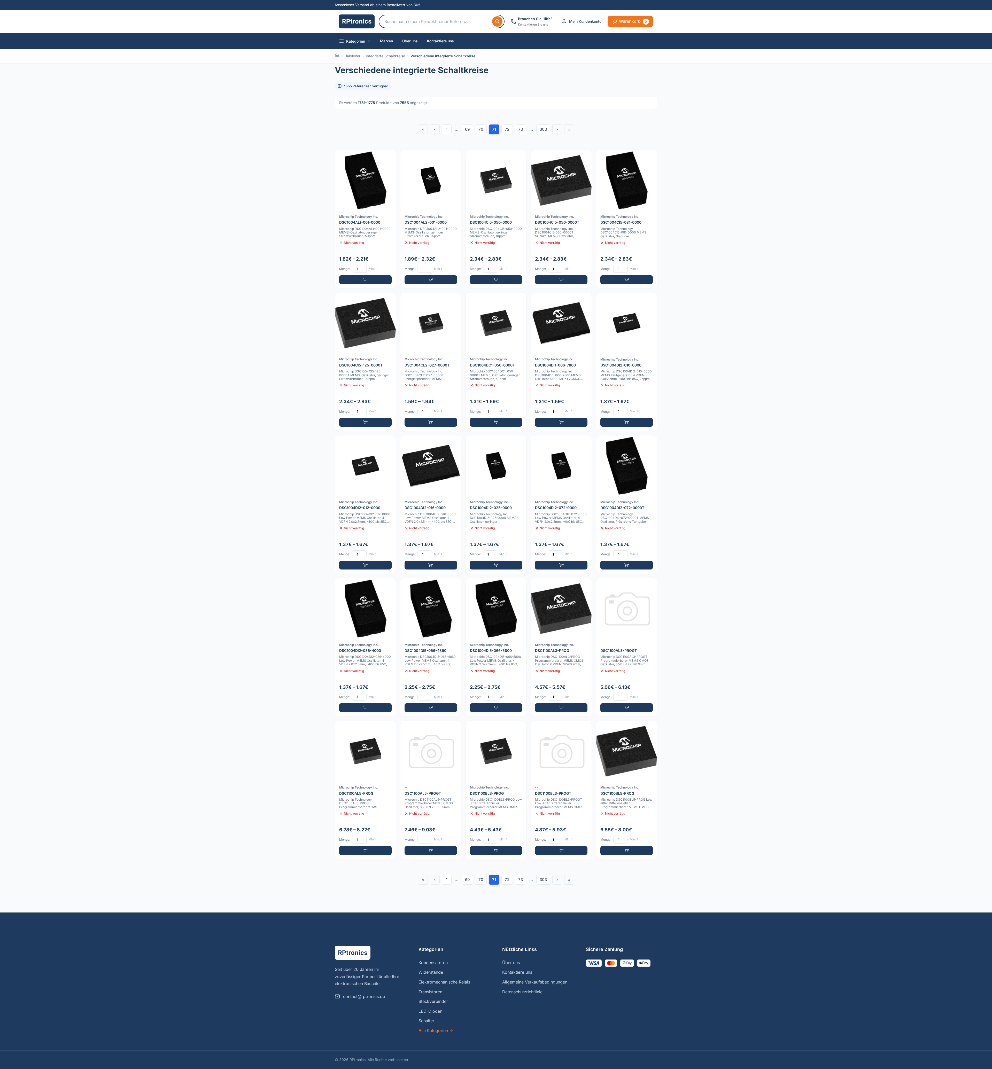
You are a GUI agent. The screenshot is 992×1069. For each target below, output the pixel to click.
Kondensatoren (433, 962)
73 (520, 129)
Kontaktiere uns (440, 41)
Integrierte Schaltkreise (385, 56)
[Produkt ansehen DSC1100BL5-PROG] (626, 790)
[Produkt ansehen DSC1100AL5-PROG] (365, 790)
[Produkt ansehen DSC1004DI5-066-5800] (496, 647)
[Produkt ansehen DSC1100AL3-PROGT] (626, 647)
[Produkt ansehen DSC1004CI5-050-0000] (496, 219)
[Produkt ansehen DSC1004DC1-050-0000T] (496, 362)
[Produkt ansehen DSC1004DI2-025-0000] (496, 504)
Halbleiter (352, 56)
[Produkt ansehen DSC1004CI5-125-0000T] (365, 362)
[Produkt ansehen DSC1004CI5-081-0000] (626, 219)
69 (467, 129)
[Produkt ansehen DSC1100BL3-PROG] (496, 790)
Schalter (426, 1020)
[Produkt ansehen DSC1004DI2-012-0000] (365, 504)
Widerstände (431, 972)
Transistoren (430, 991)
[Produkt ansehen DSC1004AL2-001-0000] (430, 219)
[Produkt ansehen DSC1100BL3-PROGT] (561, 790)
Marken (386, 41)
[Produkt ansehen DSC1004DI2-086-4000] (365, 647)
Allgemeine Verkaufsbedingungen (534, 982)
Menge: (344, 269)
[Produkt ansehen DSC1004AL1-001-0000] (365, 219)
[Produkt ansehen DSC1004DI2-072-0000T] (626, 504)
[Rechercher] (497, 21)
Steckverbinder (433, 1001)
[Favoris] (388, 157)
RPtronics (356, 21)
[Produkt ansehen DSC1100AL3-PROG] (561, 647)
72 (507, 129)
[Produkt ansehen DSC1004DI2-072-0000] (561, 504)
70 (480, 129)
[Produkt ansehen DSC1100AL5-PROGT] (430, 790)
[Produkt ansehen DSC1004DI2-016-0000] (430, 504)
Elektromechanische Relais (444, 982)
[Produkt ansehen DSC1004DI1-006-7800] (561, 362)
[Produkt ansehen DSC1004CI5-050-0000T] (561, 219)
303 (543, 129)
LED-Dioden (430, 1011)
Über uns (410, 41)
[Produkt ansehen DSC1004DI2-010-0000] (626, 362)
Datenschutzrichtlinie (522, 991)
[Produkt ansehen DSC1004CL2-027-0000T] (430, 362)
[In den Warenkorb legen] (365, 279)
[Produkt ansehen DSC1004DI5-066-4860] (430, 647)
